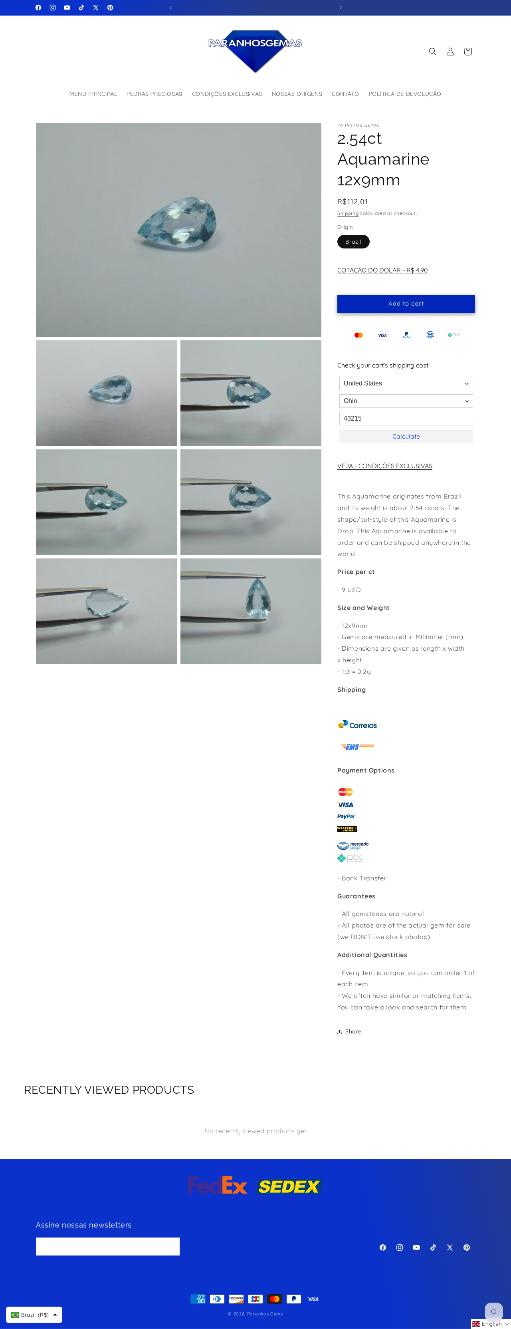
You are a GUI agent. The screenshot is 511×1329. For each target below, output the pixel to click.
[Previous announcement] (170, 7)
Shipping (348, 213)
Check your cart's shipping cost (382, 365)
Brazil (353, 241)
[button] (433, 51)
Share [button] (353, 1031)
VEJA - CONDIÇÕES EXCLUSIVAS (384, 466)
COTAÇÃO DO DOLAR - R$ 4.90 (382, 270)
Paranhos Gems (265, 1314)
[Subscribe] (171, 1247)
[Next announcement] (340, 7)
